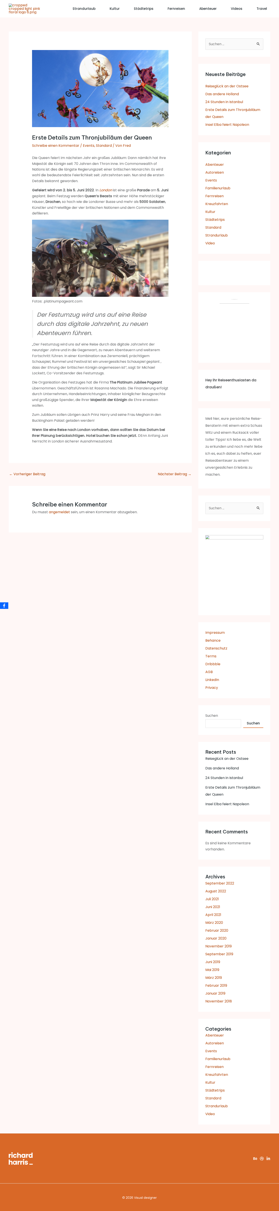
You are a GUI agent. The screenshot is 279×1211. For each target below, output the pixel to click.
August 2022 (215, 891)
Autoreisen (214, 172)
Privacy (211, 687)
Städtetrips (143, 8)
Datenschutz (216, 648)
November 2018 (218, 1001)
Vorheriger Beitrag (27, 474)
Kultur (115, 8)
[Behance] (255, 1159)
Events (88, 145)
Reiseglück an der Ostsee (226, 86)
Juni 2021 (212, 906)
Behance (213, 640)
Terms (210, 656)
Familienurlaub (217, 188)
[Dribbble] (262, 1159)
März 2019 (213, 977)
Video (210, 243)
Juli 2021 (212, 899)
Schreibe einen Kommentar (55, 145)
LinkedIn (212, 679)
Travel (262, 8)
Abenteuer (208, 8)
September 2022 (219, 883)
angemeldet (59, 512)
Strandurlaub (84, 8)
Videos (236, 8)
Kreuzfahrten (216, 203)
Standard (104, 145)
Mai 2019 (212, 969)
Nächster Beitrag (174, 474)
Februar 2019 (216, 985)
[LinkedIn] (268, 1159)
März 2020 (214, 922)
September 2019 (219, 954)
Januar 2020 (215, 938)
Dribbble (212, 664)
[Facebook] (4, 605)
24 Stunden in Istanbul (224, 101)
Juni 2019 (212, 961)
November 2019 (218, 946)
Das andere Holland (222, 94)
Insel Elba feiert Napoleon (227, 124)
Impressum (215, 632)
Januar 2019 (215, 993)
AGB (209, 671)
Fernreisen (176, 8)
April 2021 (213, 914)
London (105, 190)
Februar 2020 (216, 930)
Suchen (211, 715)
